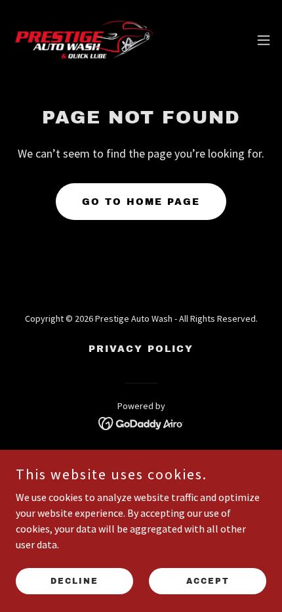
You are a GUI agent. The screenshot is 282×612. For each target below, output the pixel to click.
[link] (83, 39)
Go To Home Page (141, 202)
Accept (208, 580)
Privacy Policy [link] (141, 349)
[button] (264, 40)
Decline (74, 580)
